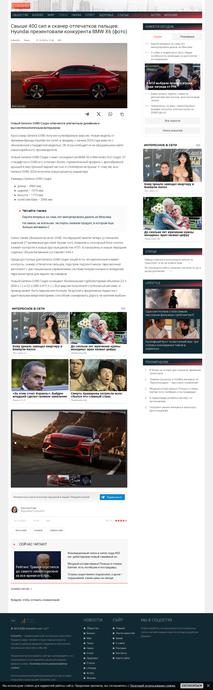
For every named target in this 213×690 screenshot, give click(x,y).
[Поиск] (185, 6)
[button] (15, 443)
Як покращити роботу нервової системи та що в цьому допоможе (173, 269)
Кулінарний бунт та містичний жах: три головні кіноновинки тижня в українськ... (171, 345)
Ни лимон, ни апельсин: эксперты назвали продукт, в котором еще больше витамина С (68, 225)
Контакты (121, 653)
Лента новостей (172, 130)
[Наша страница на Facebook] (144, 645)
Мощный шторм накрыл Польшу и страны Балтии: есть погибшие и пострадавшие (174, 390)
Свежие (157, 36)
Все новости (172, 120)
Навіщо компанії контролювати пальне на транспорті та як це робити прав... (169, 261)
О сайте (120, 643)
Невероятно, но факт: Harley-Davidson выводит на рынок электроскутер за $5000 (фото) (173, 109)
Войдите (16, 600)
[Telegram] (87, 114)
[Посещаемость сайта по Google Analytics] (28, 620)
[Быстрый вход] (197, 6)
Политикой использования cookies (152, 685)
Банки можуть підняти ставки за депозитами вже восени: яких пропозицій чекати (175, 97)
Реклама (121, 648)
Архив (119, 638)
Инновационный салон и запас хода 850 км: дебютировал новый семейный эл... (94, 554)
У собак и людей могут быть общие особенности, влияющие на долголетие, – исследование (175, 56)
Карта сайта (123, 658)
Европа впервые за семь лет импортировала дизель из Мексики (66, 217)
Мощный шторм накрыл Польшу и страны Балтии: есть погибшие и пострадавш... (95, 565)
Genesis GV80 (56, 530)
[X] (99, 114)
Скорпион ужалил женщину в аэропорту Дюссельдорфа (173, 409)
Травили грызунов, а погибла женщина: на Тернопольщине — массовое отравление (174, 381)
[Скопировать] (122, 114)
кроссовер (21, 530)
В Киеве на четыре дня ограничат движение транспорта (175, 372)
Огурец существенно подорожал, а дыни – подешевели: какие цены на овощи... (95, 576)
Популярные (187, 36)
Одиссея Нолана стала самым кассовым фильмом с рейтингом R (169, 313)
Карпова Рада (28, 508)
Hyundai (38, 530)
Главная (120, 628)
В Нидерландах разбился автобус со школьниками (171, 399)
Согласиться (192, 685)
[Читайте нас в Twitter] (155, 645)
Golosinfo (21, 6)
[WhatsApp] (110, 114)
